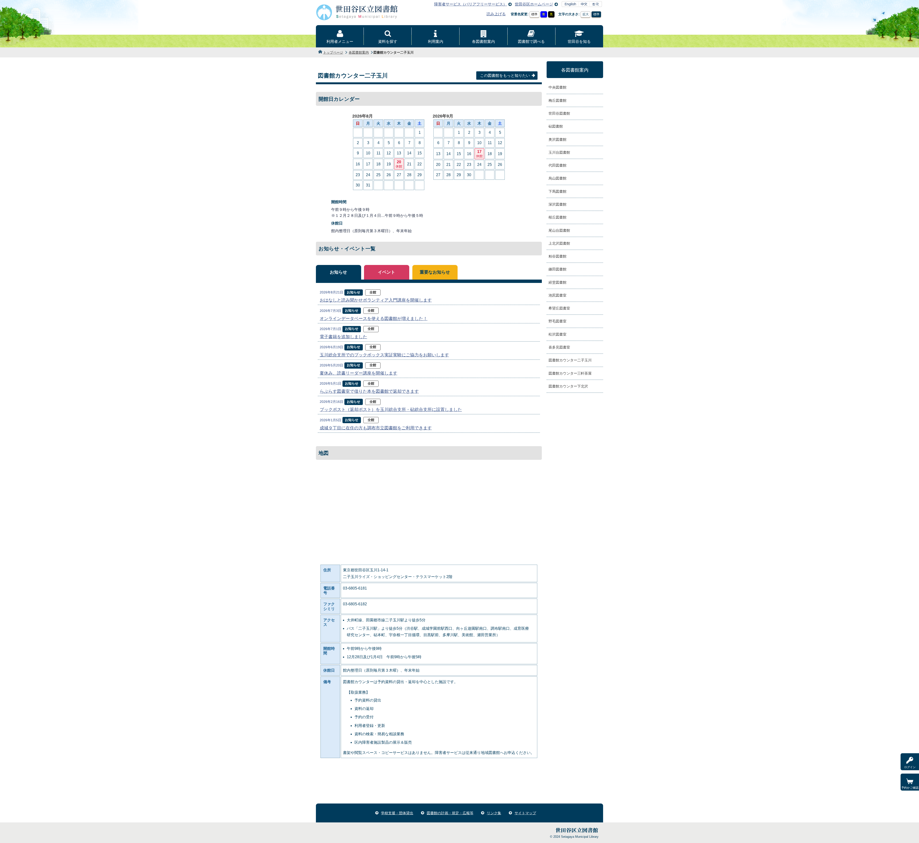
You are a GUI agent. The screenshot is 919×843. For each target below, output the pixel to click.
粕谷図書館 (557, 256)
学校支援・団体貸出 (397, 813)
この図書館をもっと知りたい (505, 75)
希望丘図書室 (559, 308)
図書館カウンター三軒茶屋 (570, 373)
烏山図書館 (557, 178)
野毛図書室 (557, 321)
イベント (386, 272)
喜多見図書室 (559, 347)
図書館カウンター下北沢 (568, 386)
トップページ (333, 52)
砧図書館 (556, 126)
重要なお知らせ (435, 272)
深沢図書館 (557, 204)
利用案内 (435, 41)
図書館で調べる (531, 41)
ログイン (910, 767)
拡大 (586, 14)
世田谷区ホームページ (534, 4)
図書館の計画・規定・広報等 (450, 813)
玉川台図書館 (559, 152)
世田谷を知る (579, 41)
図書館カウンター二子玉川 (570, 360)
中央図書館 (557, 87)
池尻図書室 (557, 295)
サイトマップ (525, 813)
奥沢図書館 (557, 139)
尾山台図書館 (559, 230)
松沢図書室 (557, 334)
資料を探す (387, 41)
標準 (534, 14)
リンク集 (494, 813)
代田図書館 (557, 165)
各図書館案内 (483, 41)
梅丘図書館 (557, 100)
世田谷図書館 (559, 113)
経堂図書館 (557, 282)
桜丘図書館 (557, 217)
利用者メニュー (339, 41)
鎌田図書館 (557, 269)
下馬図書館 (557, 191)
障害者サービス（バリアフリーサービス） (470, 4)
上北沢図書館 (559, 243)
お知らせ (338, 272)
